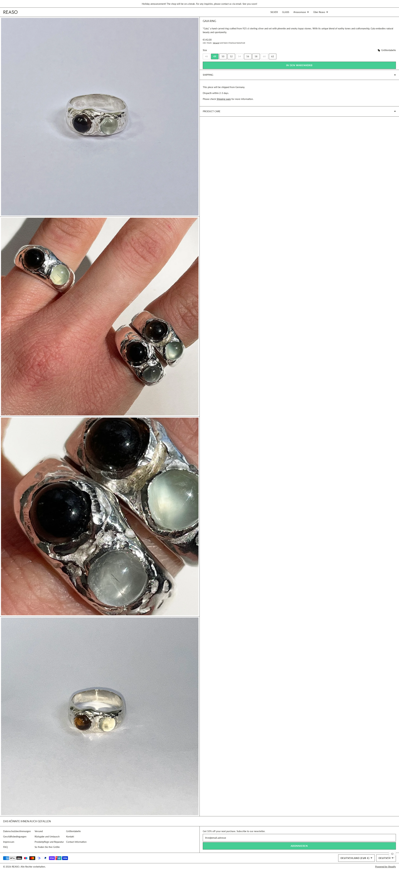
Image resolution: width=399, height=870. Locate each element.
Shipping (208, 74)
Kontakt (70, 836)
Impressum (8, 841)
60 (265, 56)
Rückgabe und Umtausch (47, 836)
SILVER (274, 12)
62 (272, 56)
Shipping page (224, 99)
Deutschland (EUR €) (355, 858)
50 (223, 56)
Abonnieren (299, 845)
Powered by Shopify (385, 866)
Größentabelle (388, 50)
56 (247, 56)
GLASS (285, 12)
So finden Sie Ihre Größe (47, 847)
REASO (15, 866)
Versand (216, 43)
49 (214, 56)
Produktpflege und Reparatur (49, 841)
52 (231, 56)
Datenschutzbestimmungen (17, 831)
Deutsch (385, 858)
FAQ (5, 847)
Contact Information (76, 841)
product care (211, 111)
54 (240, 56)
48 (207, 56)
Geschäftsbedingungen (14, 836)
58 (256, 56)
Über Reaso (319, 12)
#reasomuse (299, 12)
